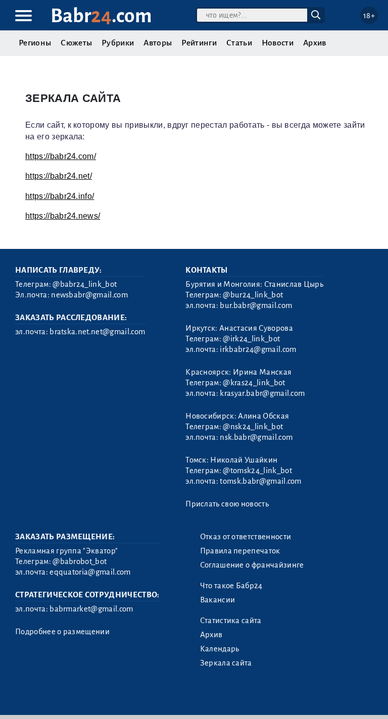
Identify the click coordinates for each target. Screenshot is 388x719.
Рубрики (118, 42)
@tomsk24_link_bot (257, 471)
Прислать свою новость (227, 504)
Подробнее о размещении (62, 632)
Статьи (239, 42)
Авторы (157, 42)
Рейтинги (199, 42)
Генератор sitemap (245, 698)
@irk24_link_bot (251, 339)
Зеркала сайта (226, 663)
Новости (278, 42)
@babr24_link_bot (85, 284)
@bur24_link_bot (253, 295)
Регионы (35, 42)
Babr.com (101, 16)
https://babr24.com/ (60, 156)
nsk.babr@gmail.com (256, 437)
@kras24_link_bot (254, 383)
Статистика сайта (231, 621)
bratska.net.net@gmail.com (97, 332)
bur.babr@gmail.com (256, 305)
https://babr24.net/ (58, 176)
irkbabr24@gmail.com (258, 349)
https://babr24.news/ (62, 216)
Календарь (219, 649)
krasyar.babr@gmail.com (262, 393)
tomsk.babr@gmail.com (260, 481)
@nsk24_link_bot (253, 427)
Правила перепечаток (240, 551)
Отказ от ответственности (246, 537)
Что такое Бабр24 (231, 586)
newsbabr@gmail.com (89, 295)
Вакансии (217, 600)
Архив (314, 42)
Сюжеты (76, 42)
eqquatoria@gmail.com (90, 572)
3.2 (77, 698)
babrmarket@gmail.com (91, 609)
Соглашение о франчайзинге (252, 565)
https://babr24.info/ (59, 196)
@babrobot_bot (80, 561)
